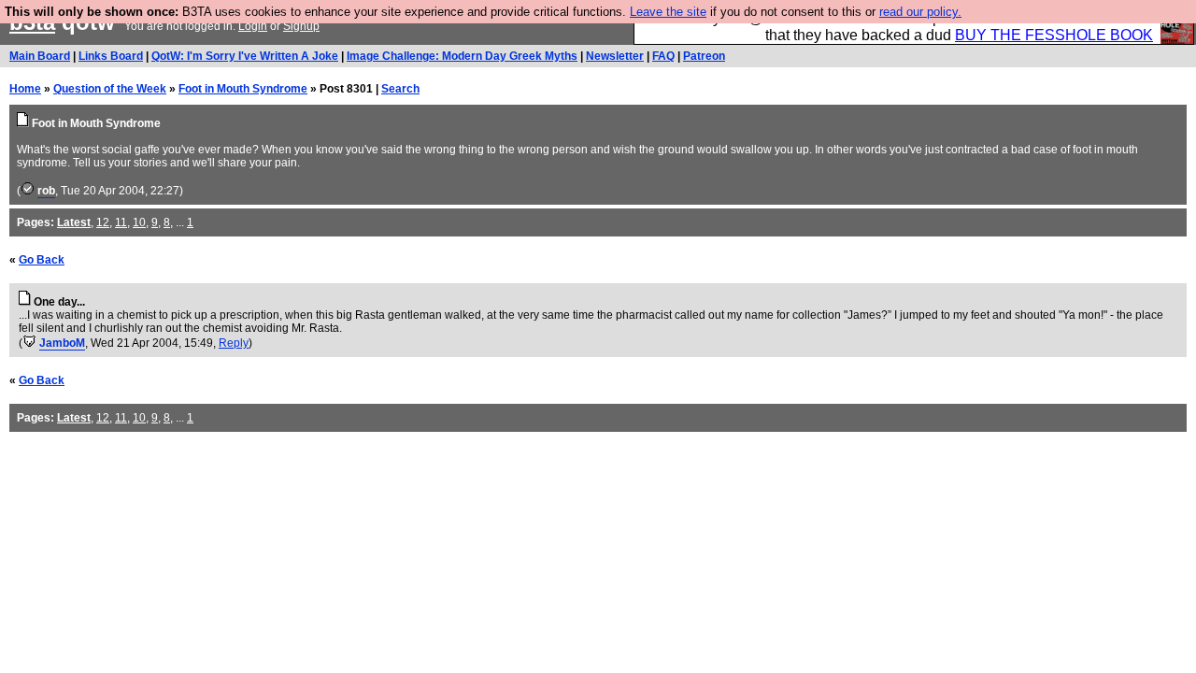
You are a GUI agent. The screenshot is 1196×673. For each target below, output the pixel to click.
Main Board (39, 56)
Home (25, 88)
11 (121, 222)
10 (139, 222)
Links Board (110, 56)
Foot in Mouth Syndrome (242, 88)
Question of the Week (109, 88)
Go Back (41, 259)
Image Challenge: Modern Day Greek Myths (462, 56)
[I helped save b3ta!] (28, 190)
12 (102, 222)
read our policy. (920, 12)
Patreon (704, 56)
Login (252, 26)
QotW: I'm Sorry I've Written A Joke (244, 56)
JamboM (62, 343)
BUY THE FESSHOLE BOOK (1054, 35)
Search (400, 88)
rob (46, 190)
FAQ (663, 56)
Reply (234, 343)
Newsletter (615, 56)
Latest (74, 222)
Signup (301, 26)
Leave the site (668, 12)
